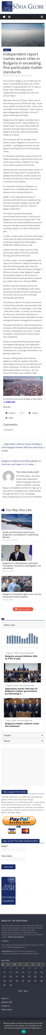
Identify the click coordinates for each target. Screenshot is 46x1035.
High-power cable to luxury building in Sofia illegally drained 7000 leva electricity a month (23, 447)
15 (4, 976)
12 (29, 972)
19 (29, 976)
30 (11, 985)
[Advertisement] (23, 767)
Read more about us (16, 937)
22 (4, 981)
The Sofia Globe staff (24, 76)
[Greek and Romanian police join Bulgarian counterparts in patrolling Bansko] (16, 515)
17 (17, 976)
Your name (6, 856)
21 (41, 976)
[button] (23, 625)
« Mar (20, 991)
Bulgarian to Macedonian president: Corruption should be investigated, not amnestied (22, 566)
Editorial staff (6, 1002)
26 (29, 981)
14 (41, 972)
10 (17, 972)
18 (23, 976)
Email (4, 846)
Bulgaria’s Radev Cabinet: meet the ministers (22, 724)
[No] (43, 1028)
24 (17, 981)
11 (23, 972)
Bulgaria (7, 50)
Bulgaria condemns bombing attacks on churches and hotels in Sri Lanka (21, 463)
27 (35, 981)
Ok (24, 1031)
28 (41, 981)
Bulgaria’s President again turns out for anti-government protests (22, 595)
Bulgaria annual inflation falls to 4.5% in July (21, 657)
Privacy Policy (6, 1009)
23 (11, 981)
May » (26, 991)
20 (35, 976)
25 (23, 981)
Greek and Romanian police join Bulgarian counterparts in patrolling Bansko (20, 535)
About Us (5, 998)
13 (35, 972)
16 (11, 976)
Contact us (5, 1006)
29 (4, 985)
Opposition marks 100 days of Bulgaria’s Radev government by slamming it (21, 691)
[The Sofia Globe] (4, 16)
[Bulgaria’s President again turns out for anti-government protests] (16, 577)
